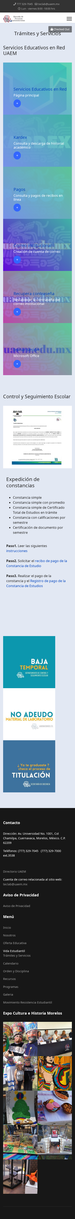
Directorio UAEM (14, 871)
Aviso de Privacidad (16, 906)
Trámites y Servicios (17, 955)
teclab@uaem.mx (49, 4)
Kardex (20, 137)
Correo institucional (32, 245)
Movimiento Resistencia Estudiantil (27, 1002)
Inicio (7, 928)
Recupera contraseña (34, 293)
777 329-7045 (25, 4)
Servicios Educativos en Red (40, 89)
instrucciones (17, 551)
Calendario (10, 963)
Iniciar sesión (26, 349)
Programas (10, 987)
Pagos (19, 189)
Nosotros (9, 935)
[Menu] (69, 19)
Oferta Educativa (14, 943)
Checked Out (61, 29)
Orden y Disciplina (16, 971)
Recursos (9, 979)
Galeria (8, 994)
